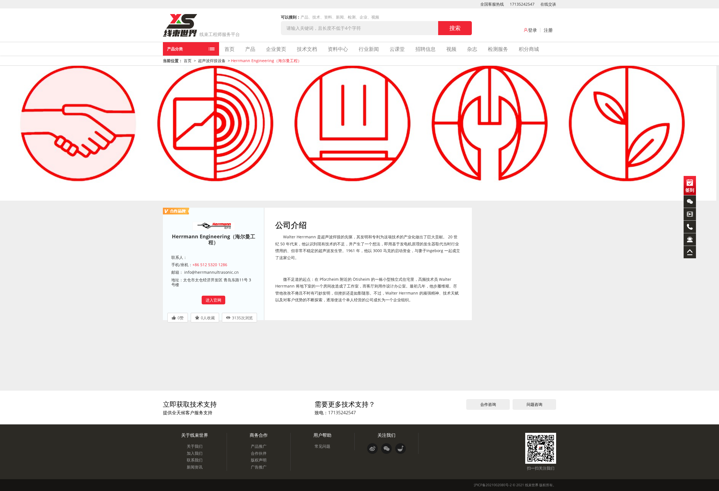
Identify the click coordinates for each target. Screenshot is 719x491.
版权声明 (259, 460)
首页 (229, 49)
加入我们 (194, 453)
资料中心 (338, 49)
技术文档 (307, 49)
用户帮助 (322, 435)
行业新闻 (369, 49)
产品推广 (259, 446)
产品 (250, 49)
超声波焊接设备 (212, 60)
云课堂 (397, 49)
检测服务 (498, 49)
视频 (451, 49)
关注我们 (386, 435)
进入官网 (213, 300)
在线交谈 (548, 4)
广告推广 (259, 467)
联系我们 (194, 460)
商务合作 (259, 435)
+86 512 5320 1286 (209, 264)
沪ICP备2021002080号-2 (493, 485)
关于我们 (194, 446)
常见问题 (322, 446)
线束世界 (531, 485)
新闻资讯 (194, 467)
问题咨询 (534, 404)
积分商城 (529, 49)
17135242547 (522, 4)
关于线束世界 (194, 435)
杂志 (472, 49)
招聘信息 (425, 49)
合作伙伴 (259, 453)
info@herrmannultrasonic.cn (211, 272)
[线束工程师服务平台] (180, 25)
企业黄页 (276, 49)
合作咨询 (488, 404)
